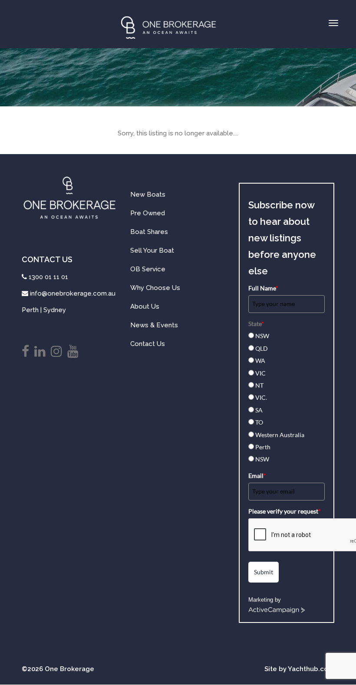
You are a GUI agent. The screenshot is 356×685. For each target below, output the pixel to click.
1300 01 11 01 (48, 277)
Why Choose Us (155, 288)
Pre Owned (147, 213)
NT (259, 385)
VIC (260, 373)
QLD (261, 348)
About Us (144, 306)
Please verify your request (284, 511)
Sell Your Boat (152, 250)
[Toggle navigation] (333, 23)
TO (259, 422)
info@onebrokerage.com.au (72, 293)
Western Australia (279, 434)
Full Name (263, 288)
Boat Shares (149, 232)
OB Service (147, 269)
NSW (262, 335)
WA (260, 360)
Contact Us (147, 344)
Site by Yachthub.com (299, 669)
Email (257, 475)
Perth (262, 447)
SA (259, 410)
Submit (263, 572)
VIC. (261, 397)
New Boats (147, 194)
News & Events (154, 325)
